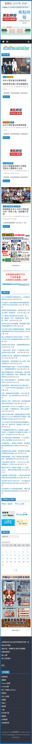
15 (23, 555)
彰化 (5, 77)
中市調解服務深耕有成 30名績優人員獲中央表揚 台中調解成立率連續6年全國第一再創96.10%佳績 (16, 432)
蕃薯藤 (3, 680)
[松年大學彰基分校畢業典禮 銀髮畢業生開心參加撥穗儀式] (16, 59)
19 (11, 558)
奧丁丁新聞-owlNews (8, 690)
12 (11, 555)
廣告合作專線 (5, 645)
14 (19, 555)
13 (15, 555)
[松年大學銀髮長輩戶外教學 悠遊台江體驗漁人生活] (16, 145)
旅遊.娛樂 (10, 163)
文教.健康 (10, 206)
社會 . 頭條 (17, 206)
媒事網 (3, 693)
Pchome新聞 (5, 683)
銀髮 (15, 219)
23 (28, 558)
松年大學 (5, 89)
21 (19, 558)
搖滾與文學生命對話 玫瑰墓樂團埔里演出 (15, 345)
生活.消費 (10, 77)
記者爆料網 (5, 723)
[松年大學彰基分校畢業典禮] (16, 104)
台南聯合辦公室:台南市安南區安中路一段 (15, 642)
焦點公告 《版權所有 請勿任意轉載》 (13, 649)
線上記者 (4, 655)
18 (7, 558)
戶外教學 (12, 173)
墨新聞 (3, 706)
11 (7, 555)
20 (15, 558)
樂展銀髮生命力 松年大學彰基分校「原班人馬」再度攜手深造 (16, 211)
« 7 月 (15, 570)
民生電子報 (5, 713)
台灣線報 (4, 719)
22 (23, 558)
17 (3, 558)
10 (3, 555)
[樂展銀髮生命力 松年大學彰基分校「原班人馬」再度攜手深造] (16, 188)
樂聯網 (3, 716)
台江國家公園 (6, 173)
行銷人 (3, 703)
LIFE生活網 (5, 687)
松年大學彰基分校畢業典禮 (14, 125)
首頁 (2, 665)
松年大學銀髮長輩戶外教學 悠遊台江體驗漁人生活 (15, 167)
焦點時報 (24, 14)
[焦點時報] (3, 42)
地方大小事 (6, 122)
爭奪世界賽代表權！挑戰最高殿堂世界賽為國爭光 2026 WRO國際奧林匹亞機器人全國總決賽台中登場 (15, 416)
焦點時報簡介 (5, 652)
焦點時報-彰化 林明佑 (21, 87)
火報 (2, 710)
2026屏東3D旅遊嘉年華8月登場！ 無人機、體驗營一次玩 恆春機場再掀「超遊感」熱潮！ (15, 318)
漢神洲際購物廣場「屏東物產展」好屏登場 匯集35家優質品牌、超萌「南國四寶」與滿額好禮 (15, 374)
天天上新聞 (5, 696)
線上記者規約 (5, 658)
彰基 (8, 219)
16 (28, 555)
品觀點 (3, 700)
